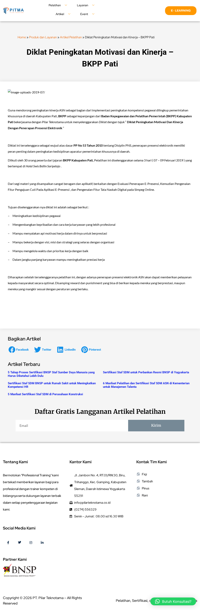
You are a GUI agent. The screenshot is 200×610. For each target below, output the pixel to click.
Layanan (82, 5)
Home (22, 37)
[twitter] (19, 542)
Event (84, 14)
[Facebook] (8, 542)
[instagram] (31, 542)
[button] (20, 349)
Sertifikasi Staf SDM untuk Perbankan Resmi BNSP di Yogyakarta (146, 372)
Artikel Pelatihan (71, 37)
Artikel (60, 14)
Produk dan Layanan (43, 37)
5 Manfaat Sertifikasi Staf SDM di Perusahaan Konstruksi (45, 394)
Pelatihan (55, 5)
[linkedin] (42, 542)
